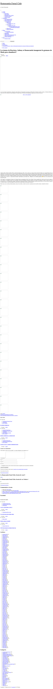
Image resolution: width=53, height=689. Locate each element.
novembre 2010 (5, 638)
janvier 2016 (4, 580)
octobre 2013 (4, 605)
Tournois (3, 683)
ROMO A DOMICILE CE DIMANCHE (7, 435)
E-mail (1, 461)
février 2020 (4, 548)
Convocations (4, 657)
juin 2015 (4, 587)
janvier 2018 (4, 560)
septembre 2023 (5, 534)
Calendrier (4, 652)
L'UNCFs (4, 669)
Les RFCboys (4, 671)
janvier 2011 (4, 636)
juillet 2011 (4, 630)
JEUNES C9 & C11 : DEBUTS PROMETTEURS (9, 444)
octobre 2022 (4, 536)
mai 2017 (4, 565)
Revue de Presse (7, 31)
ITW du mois (4, 667)
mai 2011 (3, 632)
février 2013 (4, 613)
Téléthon (3, 682)
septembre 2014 (5, 595)
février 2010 (4, 646)
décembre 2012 (5, 615)
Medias (3, 30)
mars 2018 (4, 559)
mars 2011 (4, 634)
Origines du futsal (7, 38)
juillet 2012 (4, 619)
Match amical (4, 673)
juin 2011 (4, 631)
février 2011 (4, 635)
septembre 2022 (5, 537)
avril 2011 (4, 633)
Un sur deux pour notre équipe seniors (7, 514)
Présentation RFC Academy (9, 15)
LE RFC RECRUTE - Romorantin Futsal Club (10, 492)
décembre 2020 (5, 544)
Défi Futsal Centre (5, 662)
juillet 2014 (4, 597)
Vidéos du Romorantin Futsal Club (10, 34)
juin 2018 (4, 557)
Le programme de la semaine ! (6, 414)
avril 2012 (4, 622)
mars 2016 (4, 578)
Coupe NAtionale (5, 661)
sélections (4, 680)
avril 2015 (4, 589)
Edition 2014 (9, 24)
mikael (7, 55)
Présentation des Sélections (15, 27)
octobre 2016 (4, 572)
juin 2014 (4, 598)
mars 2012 (4, 623)
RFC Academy (4, 47)
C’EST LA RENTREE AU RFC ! (6, 507)
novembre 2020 (5, 545)
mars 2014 (4, 601)
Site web (1, 463)
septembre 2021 (5, 542)
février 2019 (4, 552)
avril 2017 (4, 566)
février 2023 (4, 535)
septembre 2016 (5, 573)
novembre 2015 (5, 582)
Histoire (3, 666)
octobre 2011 (4, 628)
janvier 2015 (4, 591)
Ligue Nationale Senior (8, 19)
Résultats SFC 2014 (12, 25)
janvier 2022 (4, 539)
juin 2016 (4, 576)
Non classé (4, 675)
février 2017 (4, 568)
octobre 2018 (4, 555)
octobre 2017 (4, 562)
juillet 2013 (4, 608)
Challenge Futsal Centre (6, 653)
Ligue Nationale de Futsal (6, 432)
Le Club (3, 12)
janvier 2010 (4, 647)
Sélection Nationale (5, 679)
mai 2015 (4, 588)
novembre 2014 (5, 593)
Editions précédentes (10, 29)
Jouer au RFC (7, 14)
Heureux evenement (5, 665)
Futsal (3, 37)
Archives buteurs (7, 17)
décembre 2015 (5, 581)
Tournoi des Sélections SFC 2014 (14, 26)
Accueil (3, 11)
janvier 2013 (4, 614)
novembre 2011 (5, 627)
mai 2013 (4, 610)
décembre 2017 (5, 561)
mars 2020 (4, 547)
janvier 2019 (4, 553)
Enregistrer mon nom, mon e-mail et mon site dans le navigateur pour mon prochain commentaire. (17, 465)
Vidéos (3, 684)
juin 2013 (4, 609)
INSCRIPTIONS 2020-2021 (24, 492)
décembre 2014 (5, 592)
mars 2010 (4, 645)
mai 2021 (4, 543)
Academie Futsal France (6, 430)
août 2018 (4, 556)
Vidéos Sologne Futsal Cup (9, 35)
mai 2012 (4, 621)
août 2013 (4, 607)
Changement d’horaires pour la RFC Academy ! (9, 415)
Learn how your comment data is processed (20, 469)
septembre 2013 (5, 606)
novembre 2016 (5, 571)
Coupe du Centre (5, 660)
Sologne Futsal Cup (5, 525)
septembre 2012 (5, 617)
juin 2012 (4, 620)
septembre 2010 (5, 640)
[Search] (0, 40)
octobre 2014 (4, 594)
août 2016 (4, 574)
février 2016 (4, 579)
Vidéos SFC (4, 685)
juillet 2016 (4, 575)
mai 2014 (4, 599)
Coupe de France (5, 659)
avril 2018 (4, 558)
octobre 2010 (4, 639)
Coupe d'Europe (5, 658)
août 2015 (4, 585)
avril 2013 (4, 611)
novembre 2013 (5, 604)
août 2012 (4, 618)
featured (3, 413)
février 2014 (4, 602)
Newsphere (13, 687)
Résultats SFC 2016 (12, 23)
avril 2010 (4, 644)
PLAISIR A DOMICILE (4, 425)
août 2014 (4, 596)
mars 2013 (4, 612)
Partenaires (4, 676)
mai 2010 (4, 643)
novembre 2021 (5, 541)
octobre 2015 (4, 583)
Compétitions (4, 18)
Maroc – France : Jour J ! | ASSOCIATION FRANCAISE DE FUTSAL (14, 491)
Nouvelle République (10, 32)
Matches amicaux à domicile (5, 521)
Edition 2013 (9, 28)
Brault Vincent (4, 493)
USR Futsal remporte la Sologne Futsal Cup (8, 527)
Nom (1, 459)
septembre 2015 (5, 584)
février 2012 (4, 624)
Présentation (7, 13)
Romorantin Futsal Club (11, 3)
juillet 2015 (4, 586)
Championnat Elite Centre (6, 504)
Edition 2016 (9, 22)
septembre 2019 (5, 550)
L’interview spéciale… (8, 16)
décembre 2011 (4, 626)
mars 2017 (4, 567)
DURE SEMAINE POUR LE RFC (15, 493)
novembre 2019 (5, 549)
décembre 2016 (5, 570)
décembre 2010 (5, 637)
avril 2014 (4, 600)
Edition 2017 (9, 21)
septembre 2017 (5, 563)
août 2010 (4, 641)
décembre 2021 (5, 540)
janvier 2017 (4, 569)
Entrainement (4, 505)
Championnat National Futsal (7, 421)
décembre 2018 (5, 554)
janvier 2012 (4, 625)
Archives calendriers (8, 36)
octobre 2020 (4, 546)
